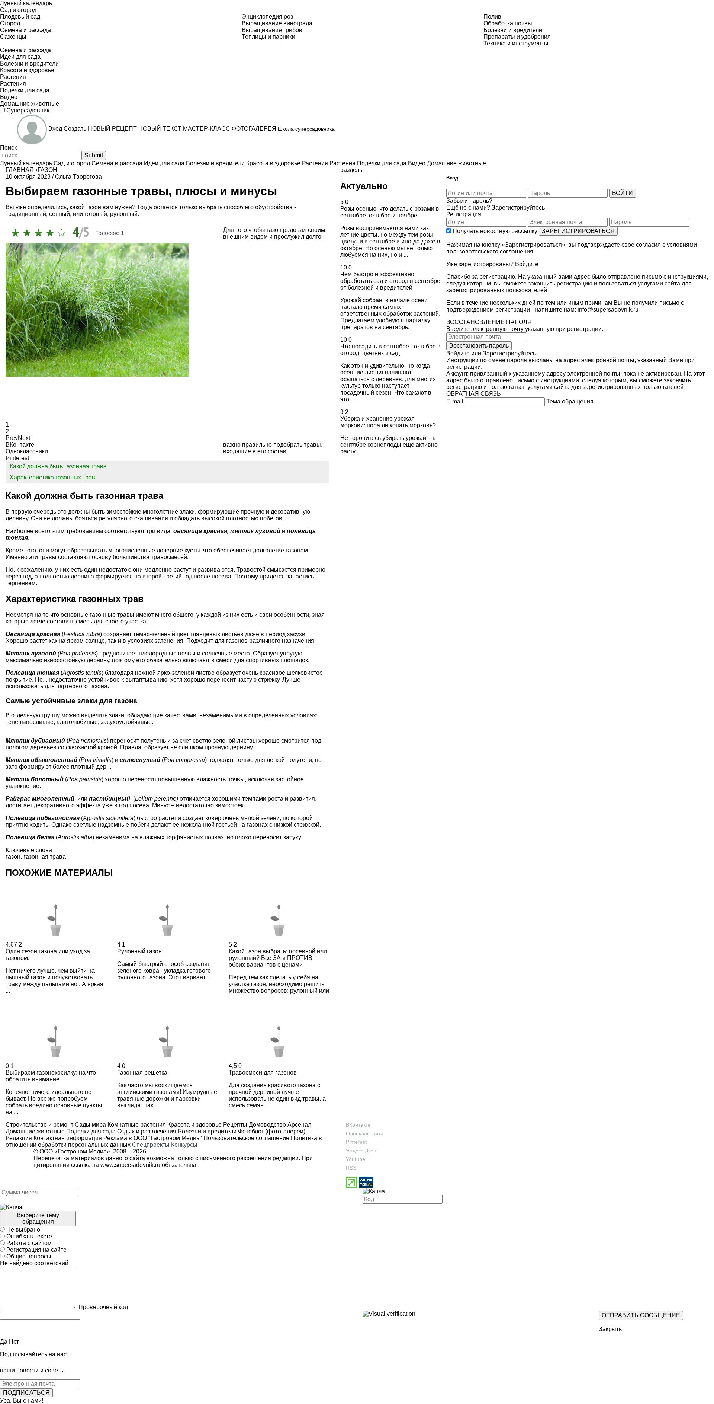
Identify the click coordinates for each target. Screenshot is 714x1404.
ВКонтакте (358, 1125)
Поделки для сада (90, 1131)
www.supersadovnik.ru (130, 1165)
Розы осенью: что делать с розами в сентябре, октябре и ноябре (389, 211)
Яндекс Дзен (361, 1150)
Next (24, 438)
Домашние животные (35, 1131)
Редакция (19, 1138)
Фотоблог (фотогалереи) (271, 1131)
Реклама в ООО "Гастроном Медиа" (152, 1138)
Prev (12, 438)
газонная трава (44, 856)
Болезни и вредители (206, 1131)
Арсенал (298, 1124)
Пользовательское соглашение (246, 1138)
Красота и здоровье (194, 1124)
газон (13, 856)
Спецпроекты (151, 1145)
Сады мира (89, 1124)
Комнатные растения (136, 1124)
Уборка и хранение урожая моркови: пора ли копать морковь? (388, 421)
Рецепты (234, 1124)
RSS (351, 1168)
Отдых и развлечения (146, 1131)
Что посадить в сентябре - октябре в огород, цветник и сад (390, 349)
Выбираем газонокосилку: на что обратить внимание (51, 1075)
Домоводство (266, 1124)
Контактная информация (67, 1138)
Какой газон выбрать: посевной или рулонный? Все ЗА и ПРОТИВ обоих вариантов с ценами (278, 958)
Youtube (355, 1159)
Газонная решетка (142, 1072)
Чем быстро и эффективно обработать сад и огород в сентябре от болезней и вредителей (390, 281)
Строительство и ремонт (39, 1124)
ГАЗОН (47, 170)
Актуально (364, 186)
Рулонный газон (139, 951)
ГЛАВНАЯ (20, 170)
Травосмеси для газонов (263, 1072)
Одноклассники (364, 1133)
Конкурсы (184, 1145)
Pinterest (356, 1142)
